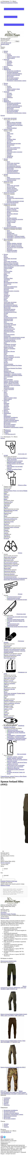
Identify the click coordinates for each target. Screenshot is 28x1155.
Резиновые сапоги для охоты (11, 527)
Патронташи (7, 646)
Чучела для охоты (8, 717)
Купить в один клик (11, 881)
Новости (9, 63)
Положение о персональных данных (16, 80)
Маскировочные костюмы (11, 510)
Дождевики (7, 504)
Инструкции (10, 76)
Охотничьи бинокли (9, 574)
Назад (8, 121)
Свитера (6, 533)
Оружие (6, 316)
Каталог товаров (9, 776)
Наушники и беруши (9, 689)
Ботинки (6, 496)
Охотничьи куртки (9, 521)
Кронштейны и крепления (11, 565)
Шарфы (25, 490)
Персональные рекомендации (8, 961)
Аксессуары (7, 489)
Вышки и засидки (8, 680)
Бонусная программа (12, 79)
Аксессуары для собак (9, 677)
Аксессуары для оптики (10, 557)
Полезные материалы (12, 72)
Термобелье (7, 535)
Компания (6, 59)
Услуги (5, 52)
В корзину (3, 881)
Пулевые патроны (8, 652)
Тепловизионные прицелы (18, 579)
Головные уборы (8, 502)
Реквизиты (10, 65)
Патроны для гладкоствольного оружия (14, 649)
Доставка (9, 61)
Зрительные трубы (9, 560)
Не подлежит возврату (13, 77)
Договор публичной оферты (14, 73)
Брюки (5, 499)
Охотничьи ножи (8, 323)
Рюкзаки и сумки (8, 706)
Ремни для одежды (18, 490)
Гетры (5, 490)
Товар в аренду (11, 58)
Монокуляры (7, 568)
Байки (5, 493)
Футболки (6, 538)
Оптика (6, 300)
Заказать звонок (5, 44)
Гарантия (9, 55)
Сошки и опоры (8, 708)
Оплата (9, 54)
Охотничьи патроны (9, 334)
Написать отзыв (5, 918)
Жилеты (6, 507)
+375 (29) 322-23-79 (6, 43)
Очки (5, 697)
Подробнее (3, 912)
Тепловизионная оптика (10, 576)
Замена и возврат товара (13, 56)
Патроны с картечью (19, 650)
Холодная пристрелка (9, 657)
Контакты (6, 68)
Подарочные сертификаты (14, 70)
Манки (5, 692)
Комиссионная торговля (13, 75)
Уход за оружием (8, 379)
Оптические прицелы (9, 571)
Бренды (6, 66)
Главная (3, 776)
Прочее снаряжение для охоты (12, 703)
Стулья (5, 711)
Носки (5, 516)
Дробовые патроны (9, 650)
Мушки (6, 686)
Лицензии (9, 62)
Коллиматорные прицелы (10, 562)
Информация (7, 69)
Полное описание (5, 862)
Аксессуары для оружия (10, 261)
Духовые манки (21, 693)
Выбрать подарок (5, 885)
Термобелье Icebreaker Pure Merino (13, 368)
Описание (3, 914)
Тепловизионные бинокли (11, 578)
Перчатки (6, 524)
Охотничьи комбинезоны (10, 518)
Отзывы (8, 914)
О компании (7, 1098)
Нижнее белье (7, 513)
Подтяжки (10, 490)
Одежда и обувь (8, 271)
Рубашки (6, 530)
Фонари (6, 714)
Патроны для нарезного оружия (12, 655)
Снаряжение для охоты (10, 344)
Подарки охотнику (9, 700)
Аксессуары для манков (10, 693)
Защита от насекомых (9, 683)
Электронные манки (9, 694)
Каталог (6, 51)
